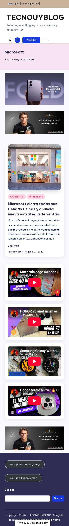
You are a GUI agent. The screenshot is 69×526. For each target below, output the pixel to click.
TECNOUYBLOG (35, 17)
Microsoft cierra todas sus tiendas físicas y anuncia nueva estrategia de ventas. (34, 208)
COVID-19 (17, 196)
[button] (31, 40)
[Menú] (46, 40)
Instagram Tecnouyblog (25, 464)
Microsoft (36, 196)
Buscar (9, 489)
